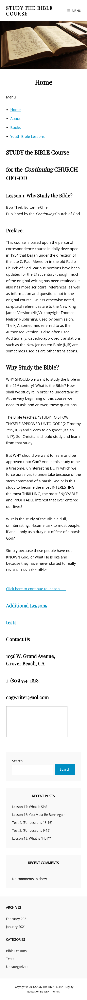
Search (17, 761)
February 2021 (17, 919)
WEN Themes (52, 991)
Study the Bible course (29, 10)
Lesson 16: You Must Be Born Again (39, 814)
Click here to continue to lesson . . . (36, 588)
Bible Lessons (16, 951)
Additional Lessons (26, 605)
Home (15, 109)
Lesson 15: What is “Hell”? (31, 838)
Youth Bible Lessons (27, 136)
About (15, 118)
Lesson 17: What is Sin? (29, 807)
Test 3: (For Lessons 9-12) (31, 830)
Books (15, 127)
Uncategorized (17, 966)
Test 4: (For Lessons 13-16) (32, 822)
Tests (10, 959)
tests (11, 622)
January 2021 (16, 926)
